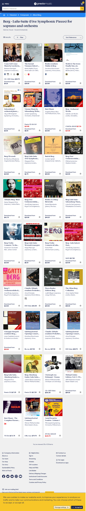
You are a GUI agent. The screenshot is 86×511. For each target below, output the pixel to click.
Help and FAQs (33, 468)
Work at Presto (7, 471)
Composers (24, 15)
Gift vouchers (33, 465)
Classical (13, 15)
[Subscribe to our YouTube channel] (21, 476)
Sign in (31, 456)
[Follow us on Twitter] (8, 476)
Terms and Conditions (36, 479)
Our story (5, 465)
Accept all (78, 507)
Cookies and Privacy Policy (37, 482)
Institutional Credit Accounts (38, 476)
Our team (5, 459)
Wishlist (31, 462)
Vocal (11, 30)
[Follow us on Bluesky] (12, 476)
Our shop (5, 462)
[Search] (82, 9)
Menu (7, 4)
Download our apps (62, 463)
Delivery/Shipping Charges (37, 473)
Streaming (32, 459)
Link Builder (32, 471)
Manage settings (60, 507)
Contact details (61, 456)
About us (5, 456)
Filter (21, 37)
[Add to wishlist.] (19, 83)
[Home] (4, 15)
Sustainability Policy (8, 468)
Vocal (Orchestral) (20, 30)
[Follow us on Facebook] (4, 476)
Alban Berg (36, 15)
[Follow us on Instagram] (17, 476)
